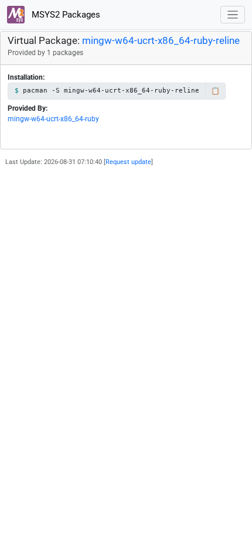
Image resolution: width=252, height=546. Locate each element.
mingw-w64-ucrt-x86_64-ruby (53, 119)
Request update (128, 162)
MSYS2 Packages (64, 14)
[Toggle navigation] (233, 15)
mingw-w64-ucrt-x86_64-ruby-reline (161, 40)
